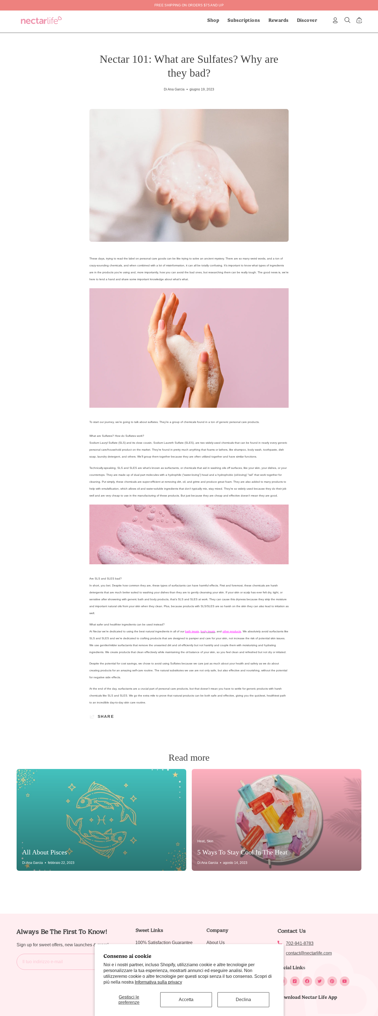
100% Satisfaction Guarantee (164, 942)
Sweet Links (149, 930)
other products (231, 631)
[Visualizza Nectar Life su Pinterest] (332, 981)
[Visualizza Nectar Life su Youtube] (344, 981)
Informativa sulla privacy (158, 982)
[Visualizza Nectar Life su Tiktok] (295, 981)
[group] (189, 5)
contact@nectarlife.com (309, 953)
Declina (243, 999)
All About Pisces (44, 852)
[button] (243, 20)
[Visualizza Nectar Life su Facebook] (307, 981)
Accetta (186, 999)
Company (217, 930)
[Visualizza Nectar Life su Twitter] (320, 981)
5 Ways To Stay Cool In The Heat (242, 852)
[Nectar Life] (41, 20)
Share (106, 716)
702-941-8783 (300, 943)
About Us (215, 942)
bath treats (192, 631)
